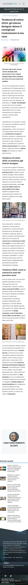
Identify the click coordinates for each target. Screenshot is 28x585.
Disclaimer (5, 582)
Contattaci (5, 559)
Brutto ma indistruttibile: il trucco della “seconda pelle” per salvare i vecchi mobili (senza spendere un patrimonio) (14, 488)
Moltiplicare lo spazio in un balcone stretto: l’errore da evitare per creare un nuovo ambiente (13, 478)
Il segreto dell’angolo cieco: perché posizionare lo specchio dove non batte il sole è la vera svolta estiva (14, 509)
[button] (19, 3)
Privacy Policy (15, 580)
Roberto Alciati (5, 39)
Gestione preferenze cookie (21, 583)
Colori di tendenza (13, 15)
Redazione (4, 580)
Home (4, 15)
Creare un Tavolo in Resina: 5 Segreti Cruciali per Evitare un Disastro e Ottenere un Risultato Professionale (14, 468)
